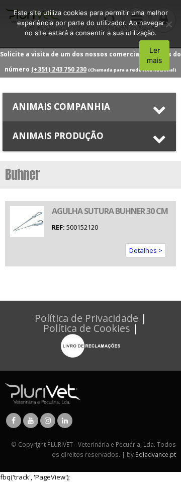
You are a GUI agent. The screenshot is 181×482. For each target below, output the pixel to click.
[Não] (168, 24)
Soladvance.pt (155, 454)
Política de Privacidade (86, 318)
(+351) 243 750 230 (58, 69)
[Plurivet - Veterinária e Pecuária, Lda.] (42, 393)
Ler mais (154, 55)
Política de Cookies (86, 328)
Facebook (13, 420)
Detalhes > (145, 250)
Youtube (30, 420)
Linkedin (64, 420)
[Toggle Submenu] (89, 107)
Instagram (47, 420)
